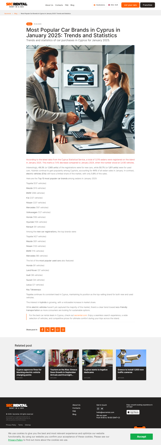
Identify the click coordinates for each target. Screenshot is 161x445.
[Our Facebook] (42, 329)
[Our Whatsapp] (57, 329)
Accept (141, 436)
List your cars (130, 5)
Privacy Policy (11, 425)
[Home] (16, 5)
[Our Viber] (63, 329)
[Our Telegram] (52, 329)
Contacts (59, 5)
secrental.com (80, 315)
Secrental (7, 13)
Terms (20, 425)
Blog (72, 5)
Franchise (147, 5)
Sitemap (28, 425)
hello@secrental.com (105, 412)
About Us (49, 5)
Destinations (100, 5)
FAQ (66, 5)
